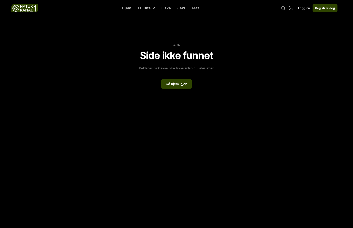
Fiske (166, 8)
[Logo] (24, 8)
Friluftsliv (146, 8)
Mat (195, 8)
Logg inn (304, 8)
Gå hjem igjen (176, 84)
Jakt (181, 8)
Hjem (126, 8)
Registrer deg (325, 8)
